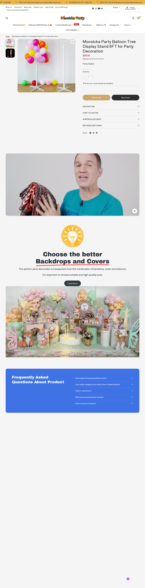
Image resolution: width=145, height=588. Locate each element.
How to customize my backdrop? (17, 10)
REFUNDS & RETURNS (92, 125)
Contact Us (18, 7)
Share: (85, 133)
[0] (137, 18)
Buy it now (125, 97)
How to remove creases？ (85, 403)
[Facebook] (93, 8)
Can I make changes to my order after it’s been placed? (97, 384)
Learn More (72, 283)
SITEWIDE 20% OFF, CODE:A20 (67, 2)
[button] (128, 579)
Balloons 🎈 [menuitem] (101, 25)
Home (8, 36)
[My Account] (133, 18)
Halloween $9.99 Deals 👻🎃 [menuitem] (40, 25)
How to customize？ (83, 391)
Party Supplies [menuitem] (71, 30)
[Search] (7, 18)
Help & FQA (49, 7)
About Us (9, 7)
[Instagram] (96, 8)
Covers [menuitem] (127, 25)
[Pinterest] (101, 8)
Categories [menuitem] (114, 25)
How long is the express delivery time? (90, 378)
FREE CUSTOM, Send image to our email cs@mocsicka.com (27, 2)
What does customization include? (89, 397)
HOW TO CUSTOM (90, 113)
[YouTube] (99, 8)
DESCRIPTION (89, 106)
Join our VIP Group (61, 7)
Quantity (86, 72)
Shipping (86, 59)
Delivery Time (38, 7)
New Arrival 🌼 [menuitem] (19, 25)
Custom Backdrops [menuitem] (63, 25)
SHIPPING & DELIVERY (92, 119)
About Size (27, 7)
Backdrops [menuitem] (86, 25)
